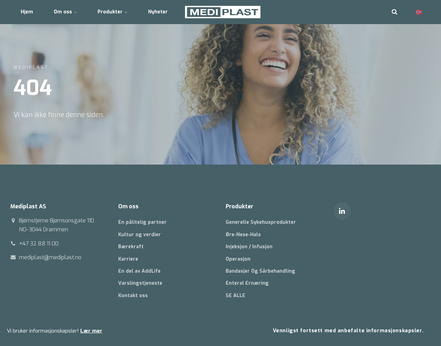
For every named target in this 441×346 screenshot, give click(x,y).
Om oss (63, 12)
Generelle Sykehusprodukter (261, 222)
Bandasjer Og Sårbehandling (260, 271)
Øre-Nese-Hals (243, 234)
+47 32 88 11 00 (39, 243)
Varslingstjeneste (140, 283)
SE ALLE (235, 295)
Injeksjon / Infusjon (249, 246)
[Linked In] (342, 211)
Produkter (111, 12)
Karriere (128, 259)
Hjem (27, 12)
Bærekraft (131, 246)
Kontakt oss (133, 295)
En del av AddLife (139, 271)
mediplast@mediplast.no (50, 257)
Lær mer (91, 330)
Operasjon (238, 259)
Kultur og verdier (139, 234)
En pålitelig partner (142, 222)
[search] (394, 12)
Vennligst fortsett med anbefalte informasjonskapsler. (348, 330)
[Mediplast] (222, 12)
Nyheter (158, 12)
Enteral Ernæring (247, 283)
